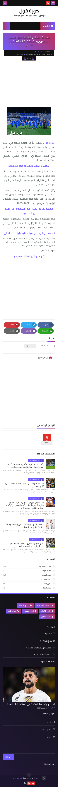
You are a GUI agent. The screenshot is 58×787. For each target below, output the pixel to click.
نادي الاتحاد (27, 575)
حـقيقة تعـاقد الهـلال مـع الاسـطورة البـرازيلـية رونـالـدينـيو (29, 211)
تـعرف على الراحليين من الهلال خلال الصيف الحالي (29, 233)
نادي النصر (27, 583)
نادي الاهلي (27, 579)
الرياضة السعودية (31, 54)
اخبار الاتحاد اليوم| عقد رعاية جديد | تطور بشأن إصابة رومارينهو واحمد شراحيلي (26, 465)
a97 (52, 708)
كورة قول (29, 10)
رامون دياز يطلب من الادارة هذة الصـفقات (29, 166)
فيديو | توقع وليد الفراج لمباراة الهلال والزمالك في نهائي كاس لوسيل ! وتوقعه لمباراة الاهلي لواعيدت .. (25, 505)
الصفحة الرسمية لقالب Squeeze (38, 648)
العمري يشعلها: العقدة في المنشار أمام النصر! (31, 704)
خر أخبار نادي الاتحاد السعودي (28, 256)
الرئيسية (46, 26)
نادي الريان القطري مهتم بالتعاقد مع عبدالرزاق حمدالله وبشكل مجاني (27, 544)
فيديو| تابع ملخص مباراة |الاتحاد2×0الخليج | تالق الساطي (24, 484)
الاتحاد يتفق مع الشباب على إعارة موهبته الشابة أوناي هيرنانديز (25, 525)
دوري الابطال (27, 570)
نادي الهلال (20, 54)
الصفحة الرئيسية (45, 54)
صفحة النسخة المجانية (42, 654)
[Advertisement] (29, 85)
